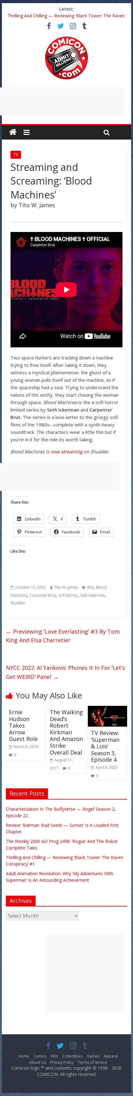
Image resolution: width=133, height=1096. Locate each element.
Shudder (18, 603)
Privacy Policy (62, 1062)
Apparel (111, 1056)
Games (93, 1056)
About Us (37, 1062)
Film (54, 1056)
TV (16, 154)
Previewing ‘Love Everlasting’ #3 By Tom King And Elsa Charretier (63, 636)
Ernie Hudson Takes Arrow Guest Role (23, 725)
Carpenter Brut (42, 595)
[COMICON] (66, 38)
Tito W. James (66, 587)
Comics (39, 1056)
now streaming (66, 451)
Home (23, 1056)
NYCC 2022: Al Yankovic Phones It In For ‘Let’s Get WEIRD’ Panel (65, 672)
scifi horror (68, 595)
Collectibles (72, 1056)
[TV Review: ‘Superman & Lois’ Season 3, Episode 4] (107, 709)
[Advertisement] (85, 973)
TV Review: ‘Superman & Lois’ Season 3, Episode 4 (105, 746)
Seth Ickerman (92, 595)
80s (90, 587)
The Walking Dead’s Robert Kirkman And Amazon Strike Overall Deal (66, 732)
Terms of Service (92, 1062)
